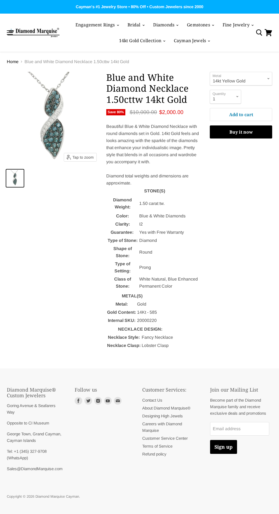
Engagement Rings (95, 25)
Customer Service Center (165, 438)
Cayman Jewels (190, 41)
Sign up (223, 447)
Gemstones (199, 25)
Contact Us (152, 400)
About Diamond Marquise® (166, 408)
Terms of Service (157, 446)
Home (13, 61)
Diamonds (164, 25)
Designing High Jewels (162, 416)
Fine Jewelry (237, 25)
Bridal (135, 25)
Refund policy (154, 454)
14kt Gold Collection (140, 41)
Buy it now (241, 132)
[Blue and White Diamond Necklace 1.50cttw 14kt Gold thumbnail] (15, 178)
